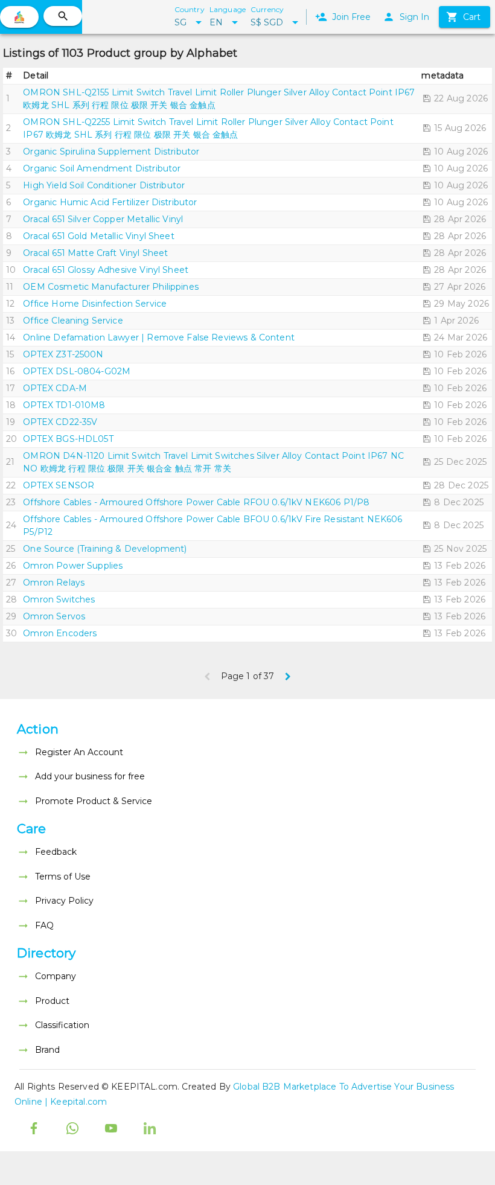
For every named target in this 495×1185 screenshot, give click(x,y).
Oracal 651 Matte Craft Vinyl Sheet (95, 253)
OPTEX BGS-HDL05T (68, 438)
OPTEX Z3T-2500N (63, 354)
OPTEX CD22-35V (60, 422)
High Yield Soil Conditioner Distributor (104, 185)
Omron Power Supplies (73, 565)
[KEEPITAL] (19, 17)
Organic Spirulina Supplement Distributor (111, 151)
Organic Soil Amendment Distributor (101, 168)
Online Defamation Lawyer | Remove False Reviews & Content (159, 337)
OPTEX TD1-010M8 (64, 405)
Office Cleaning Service (73, 320)
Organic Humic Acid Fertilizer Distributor (110, 202)
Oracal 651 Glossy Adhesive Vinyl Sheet (105, 269)
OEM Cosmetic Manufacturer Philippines (111, 286)
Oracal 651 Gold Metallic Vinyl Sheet (98, 236)
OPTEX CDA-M (55, 388)
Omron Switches (59, 599)
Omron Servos (54, 616)
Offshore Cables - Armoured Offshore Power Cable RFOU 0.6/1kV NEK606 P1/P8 (196, 502)
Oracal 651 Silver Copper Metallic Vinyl (103, 219)
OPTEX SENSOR (58, 485)
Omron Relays (54, 582)
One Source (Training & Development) (105, 548)
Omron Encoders (60, 633)
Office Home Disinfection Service (95, 303)
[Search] (62, 16)
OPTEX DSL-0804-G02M (76, 371)
